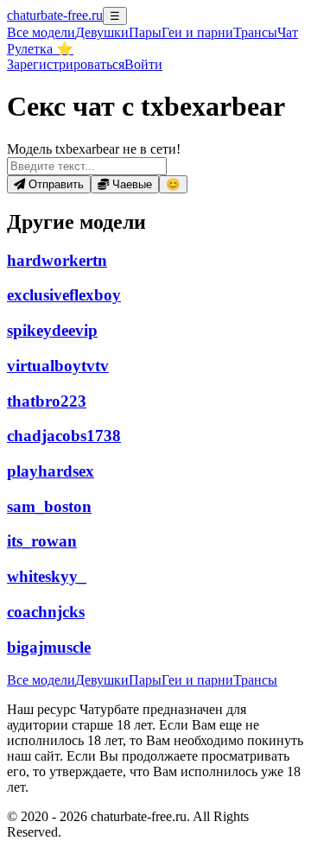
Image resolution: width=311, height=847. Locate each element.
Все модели (41, 680)
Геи (197, 32)
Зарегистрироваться (65, 64)
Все (41, 32)
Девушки (102, 32)
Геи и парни (197, 680)
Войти (143, 64)
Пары (145, 32)
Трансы (255, 32)
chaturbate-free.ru (55, 15)
